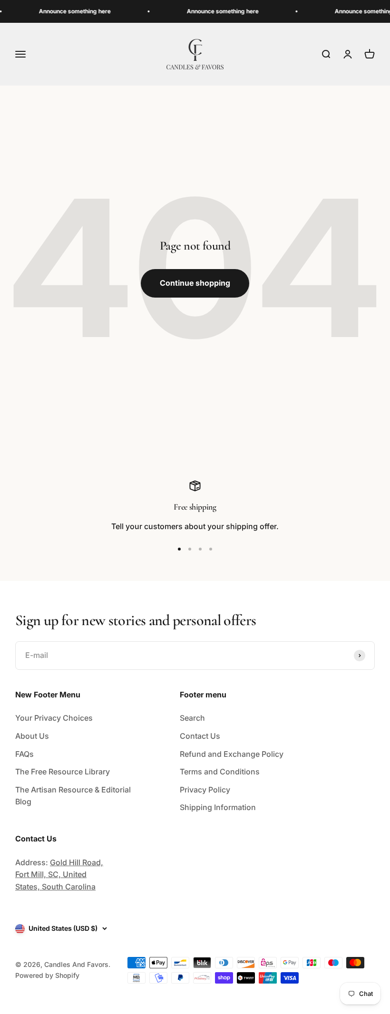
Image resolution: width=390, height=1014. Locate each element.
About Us (32, 736)
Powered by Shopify (47, 975)
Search (192, 718)
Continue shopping (195, 283)
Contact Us (200, 736)
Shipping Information (218, 807)
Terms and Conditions (220, 771)
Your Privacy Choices (54, 718)
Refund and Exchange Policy (231, 754)
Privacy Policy (205, 789)
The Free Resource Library (62, 771)
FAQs (24, 754)
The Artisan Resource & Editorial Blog (73, 796)
